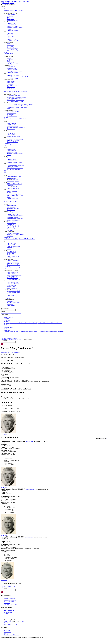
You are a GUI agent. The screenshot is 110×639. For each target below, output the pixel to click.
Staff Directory (29, 331)
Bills (5, 171)
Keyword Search (11, 205)
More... (9, 108)
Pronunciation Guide (12, 49)
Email (23, 621)
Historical (6, 321)
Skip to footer (25, 1)
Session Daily (10, 247)
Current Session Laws (12, 198)
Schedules (6, 117)
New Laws (10, 304)
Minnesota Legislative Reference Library (11, 313)
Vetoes (8, 197)
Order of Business (11, 124)
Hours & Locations (20, 331)
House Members (11, 14)
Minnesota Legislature (8, 3)
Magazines (6, 318)
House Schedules (11, 123)
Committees (7, 143)
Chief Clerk (10, 33)
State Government (14, 323)
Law (5, 199)
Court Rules (10, 236)
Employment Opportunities (57, 331)
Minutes (9, 29)
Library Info (7, 330)
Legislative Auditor (12, 276)
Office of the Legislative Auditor (15, 100)
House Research (11, 36)
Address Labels (11, 87)
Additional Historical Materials (54, 323)
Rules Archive (10, 227)
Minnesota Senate (8, 53)
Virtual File (43, 323)
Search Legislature (5, 4)
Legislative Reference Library (14, 98)
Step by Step (7, 328)
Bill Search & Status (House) (14, 176)
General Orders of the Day (14, 136)
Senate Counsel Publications (14, 275)
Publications (7, 266)
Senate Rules (10, 82)
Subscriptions (10, 88)
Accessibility (10, 114)
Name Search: (4, 588)
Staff (8, 17)
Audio (14, 243)
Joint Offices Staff (11, 113)
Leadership (10, 16)
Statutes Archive (11, 210)
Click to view (4, 434)
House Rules (10, 45)
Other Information (15, 352)
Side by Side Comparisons (14, 169)
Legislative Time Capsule (13, 296)
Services (35, 331)
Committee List (11, 23)
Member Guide (11, 286)
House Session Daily (12, 282)
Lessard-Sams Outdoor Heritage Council (17, 107)
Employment (10, 19)
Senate (5, 52)
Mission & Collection (9, 331)
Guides (5, 324)
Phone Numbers (8, 622)
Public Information (12, 37)
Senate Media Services (13, 256)
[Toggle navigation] (1, 6)
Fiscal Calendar (11, 129)
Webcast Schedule (11, 244)
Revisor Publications (12, 278)
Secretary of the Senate (13, 75)
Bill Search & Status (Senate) (14, 184)
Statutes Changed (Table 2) (14, 220)
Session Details (29, 441)
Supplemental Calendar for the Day (16, 127)
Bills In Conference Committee (15, 168)
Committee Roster (11, 24)
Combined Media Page (13, 260)
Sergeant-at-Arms (11, 39)
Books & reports (11, 305)
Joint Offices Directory (13, 111)
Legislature (7, 323)
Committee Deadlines (12, 30)
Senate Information (12, 288)
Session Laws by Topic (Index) (15, 215)
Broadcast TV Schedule (13, 140)
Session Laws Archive (12, 217)
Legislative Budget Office (13, 95)
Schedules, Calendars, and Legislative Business (16, 118)
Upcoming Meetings (12, 26)
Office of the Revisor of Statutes (15, 101)
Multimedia (7, 237)
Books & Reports (8, 317)
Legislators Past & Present (13, 292)
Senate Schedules (11, 131)
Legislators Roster (11, 285)
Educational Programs (12, 48)
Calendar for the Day (12, 126)
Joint (5, 90)
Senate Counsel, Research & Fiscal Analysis (18, 76)
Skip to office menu (16, 1)
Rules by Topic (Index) (13, 226)
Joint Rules (10, 46)
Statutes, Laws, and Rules (10, 201)
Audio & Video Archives (13, 246)
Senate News (7, 632)
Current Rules (10, 224)
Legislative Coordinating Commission (16, 97)
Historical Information (9, 598)
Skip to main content (6, 1)
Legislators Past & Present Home (9, 338)
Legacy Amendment (12, 116)
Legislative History (9, 327)
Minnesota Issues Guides (13, 302)
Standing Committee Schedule (14, 27)
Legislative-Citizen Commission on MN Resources (20, 104)
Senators (9, 58)
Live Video (10, 243)
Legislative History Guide (13, 291)
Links (5, 326)
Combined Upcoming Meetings (15, 139)
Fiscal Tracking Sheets (13, 181)
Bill (14, 179)
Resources (13, 328)
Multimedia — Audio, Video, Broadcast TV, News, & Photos (19, 239)
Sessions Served (5, 352)
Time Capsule (36, 323)
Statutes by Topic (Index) (13, 208)
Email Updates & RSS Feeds (11, 635)
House (5, 8)
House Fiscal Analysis (12, 272)
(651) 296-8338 (8, 621)
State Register (10, 230)
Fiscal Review (10, 301)
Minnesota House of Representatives (13, 10)
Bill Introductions (11, 178)
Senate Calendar (11, 134)
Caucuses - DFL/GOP (12, 40)
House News (7, 630)
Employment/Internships (10, 600)
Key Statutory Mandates (44, 331)
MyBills (9, 192)
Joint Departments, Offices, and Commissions (15, 91)
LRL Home (4, 339)
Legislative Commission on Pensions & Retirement (20, 105)
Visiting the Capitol (9, 601)
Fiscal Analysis (11, 35)
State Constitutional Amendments (15, 234)
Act (17, 179)
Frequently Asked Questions (11, 604)
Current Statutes (11, 207)
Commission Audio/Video (13, 265)
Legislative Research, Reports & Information (15, 267)
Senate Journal (10, 81)
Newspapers (7, 320)
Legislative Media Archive (14, 262)
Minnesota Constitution (13, 233)
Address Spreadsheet (12, 50)
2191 (107, 438)
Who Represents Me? (12, 20)
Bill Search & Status (12, 191)
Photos (9, 249)
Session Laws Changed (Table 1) (15, 218)
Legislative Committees (10, 145)
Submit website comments (10, 624)
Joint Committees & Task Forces (15, 165)
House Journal (10, 43)
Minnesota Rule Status (13, 228)
